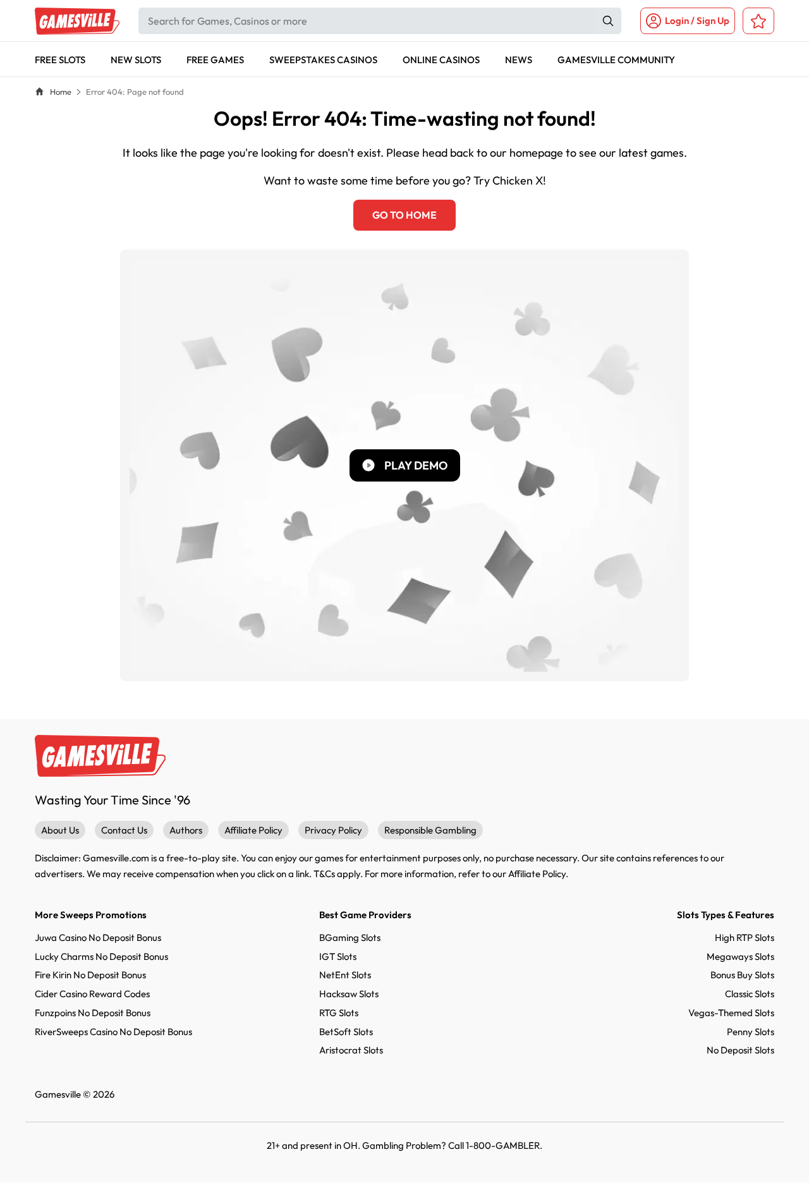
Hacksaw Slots (349, 994)
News (518, 60)
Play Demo (415, 465)
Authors (185, 830)
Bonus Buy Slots (742, 975)
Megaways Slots (740, 956)
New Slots (136, 60)
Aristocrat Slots (351, 1050)
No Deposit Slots (740, 1050)
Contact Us (124, 830)
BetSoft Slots (346, 1032)
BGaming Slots (349, 937)
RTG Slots (338, 1013)
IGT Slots (337, 956)
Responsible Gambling (430, 830)
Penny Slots (750, 1032)
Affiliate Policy (253, 830)
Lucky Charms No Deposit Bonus (101, 956)
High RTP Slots (744, 937)
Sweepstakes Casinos (323, 60)
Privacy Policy (333, 830)
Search (608, 21)
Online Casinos (441, 60)
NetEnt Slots (345, 975)
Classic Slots (749, 994)
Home (60, 92)
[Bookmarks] (758, 21)
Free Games (215, 60)
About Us (60, 830)
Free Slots (60, 60)
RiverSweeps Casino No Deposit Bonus (113, 1032)
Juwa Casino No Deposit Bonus (98, 937)
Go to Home (404, 215)
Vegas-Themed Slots (731, 1013)
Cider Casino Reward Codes (92, 994)
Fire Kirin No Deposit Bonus (90, 975)
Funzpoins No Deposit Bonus (92, 1013)
